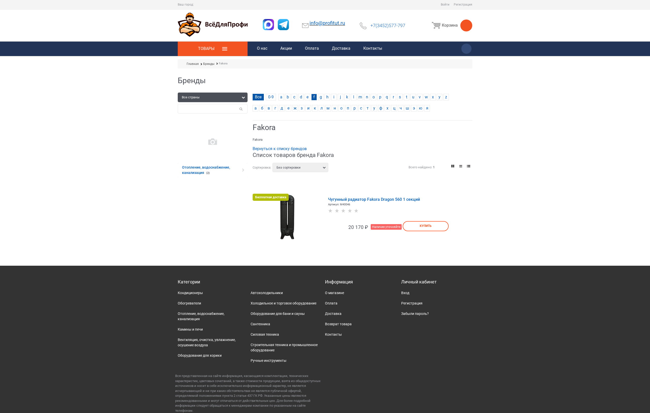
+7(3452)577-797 (387, 25)
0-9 (271, 97)
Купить (426, 226)
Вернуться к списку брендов (280, 148)
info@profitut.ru (327, 23)
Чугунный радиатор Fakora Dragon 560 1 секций (374, 199)
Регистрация (463, 4)
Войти (445, 4)
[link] (453, 166)
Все (258, 97)
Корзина (450, 25)
